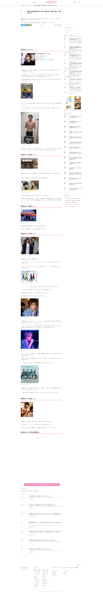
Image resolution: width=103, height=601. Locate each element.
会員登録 (74, 2)
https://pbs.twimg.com (26, 191)
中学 (71, 221)
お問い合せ (54, 571)
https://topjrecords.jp (26, 383)
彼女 (76, 213)
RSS (78, 566)
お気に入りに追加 (58, 24)
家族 (75, 215)
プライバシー (66, 573)
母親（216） (55, 8)
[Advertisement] (32, 36)
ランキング (73, 219)
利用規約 (54, 573)
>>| (44, 436)
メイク (67, 221)
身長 (67, 213)
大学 (76, 217)
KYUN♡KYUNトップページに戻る (42, 483)
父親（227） (51, 8)
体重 (73, 213)
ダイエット (68, 219)
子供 (79, 213)
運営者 (65, 571)
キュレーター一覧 (55, 569)
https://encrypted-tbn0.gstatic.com (28, 65)
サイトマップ (55, 575)
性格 (73, 217)
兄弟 (77, 219)
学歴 (67, 217)
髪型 (72, 215)
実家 (70, 217)
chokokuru (30, 507)
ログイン (79, 2)
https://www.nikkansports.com (27, 144)
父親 (74, 221)
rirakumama (71, 60)
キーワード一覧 (66, 569)
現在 (67, 215)
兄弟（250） (47, 8)
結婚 (70, 213)
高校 (79, 215)
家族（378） (43, 8)
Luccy (30, 516)
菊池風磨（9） (60, 8)
